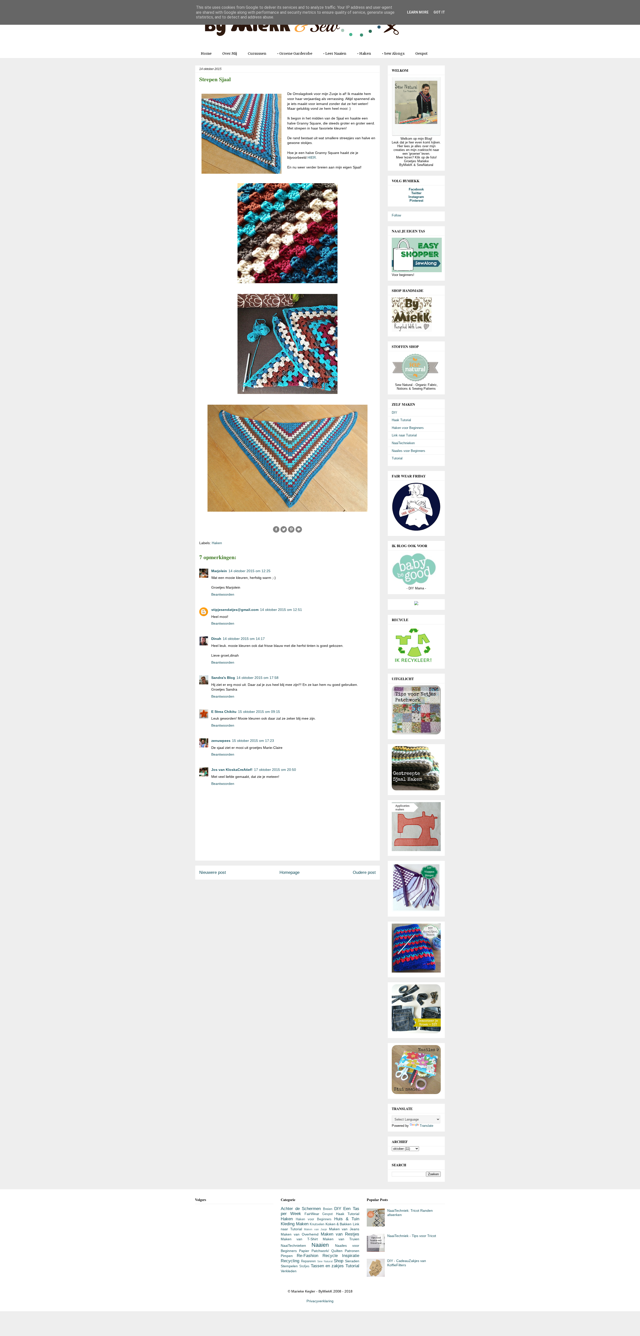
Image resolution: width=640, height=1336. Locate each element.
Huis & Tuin (346, 1219)
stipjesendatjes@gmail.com (234, 610)
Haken (217, 543)
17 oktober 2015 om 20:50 (275, 770)
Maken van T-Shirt (299, 1239)
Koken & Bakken (339, 1224)
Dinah (216, 639)
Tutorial (397, 458)
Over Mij (229, 53)
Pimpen (287, 1256)
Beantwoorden (222, 594)
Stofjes (304, 1266)
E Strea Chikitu (223, 712)
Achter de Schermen (301, 1208)
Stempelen (289, 1266)
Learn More (417, 12)
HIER (312, 157)
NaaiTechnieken (403, 443)
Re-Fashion (307, 1255)
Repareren (308, 1261)
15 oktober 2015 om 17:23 (253, 741)
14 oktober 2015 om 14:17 (244, 639)
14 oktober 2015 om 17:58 (257, 678)
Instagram (416, 197)
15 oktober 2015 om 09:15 (259, 712)
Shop (338, 1261)
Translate (426, 1126)
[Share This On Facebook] (276, 532)
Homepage (290, 872)
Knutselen (317, 1224)
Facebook (416, 189)
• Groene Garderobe (294, 53)
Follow (396, 215)
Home (206, 53)
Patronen (352, 1251)
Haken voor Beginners (408, 428)
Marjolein (219, 571)
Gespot (421, 53)
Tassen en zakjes (327, 1266)
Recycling (290, 1261)
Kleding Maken (294, 1224)
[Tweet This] (284, 532)
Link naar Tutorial (404, 435)
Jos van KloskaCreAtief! (231, 770)
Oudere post (364, 872)
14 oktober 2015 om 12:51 (281, 610)
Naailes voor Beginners (408, 451)
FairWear (311, 1214)
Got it (439, 12)
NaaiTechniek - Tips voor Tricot (411, 1236)
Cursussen (257, 53)
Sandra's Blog (223, 678)
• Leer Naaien (334, 53)
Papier (304, 1251)
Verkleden (288, 1271)
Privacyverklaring (320, 1301)
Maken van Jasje (315, 1229)
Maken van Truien (341, 1239)
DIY (394, 412)
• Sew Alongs (393, 53)
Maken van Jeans (344, 1229)
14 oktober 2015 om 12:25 (249, 571)
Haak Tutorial (401, 420)
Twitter (416, 193)
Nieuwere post (212, 872)
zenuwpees (220, 741)
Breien (327, 1209)
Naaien (320, 1245)
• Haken (364, 53)
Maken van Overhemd (299, 1234)
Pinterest (416, 200)
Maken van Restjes (340, 1234)
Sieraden (352, 1261)
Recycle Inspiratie (340, 1255)
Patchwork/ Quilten (327, 1251)
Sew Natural (324, 1261)
